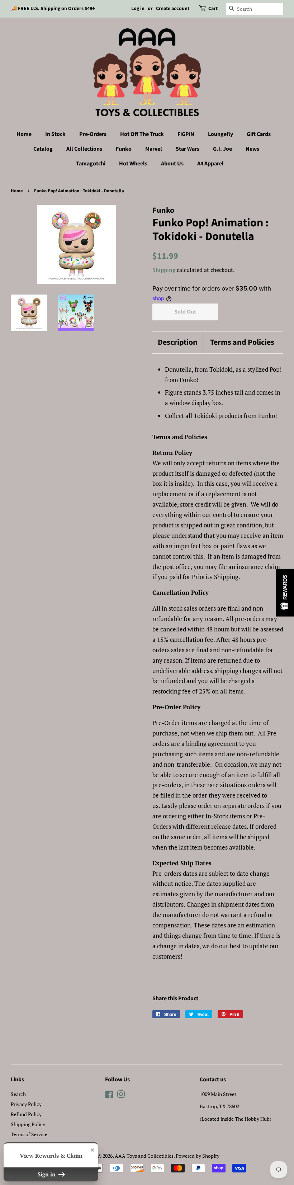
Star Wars (187, 149)
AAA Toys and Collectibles (144, 1155)
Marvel (153, 149)
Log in (137, 8)
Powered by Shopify (197, 1155)
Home (24, 134)
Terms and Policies (242, 342)
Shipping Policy (28, 1124)
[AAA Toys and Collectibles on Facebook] (109, 1095)
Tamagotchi (90, 164)
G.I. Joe (222, 149)
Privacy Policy (26, 1104)
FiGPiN (185, 134)
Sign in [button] (47, 1174)
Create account (172, 8)
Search (18, 1094)
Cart (213, 8)
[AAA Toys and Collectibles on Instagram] (121, 1095)
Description (178, 342)
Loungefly (220, 134)
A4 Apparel (210, 164)
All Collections (84, 149)
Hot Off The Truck (142, 134)
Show (285, 592)
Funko (124, 149)
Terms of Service (29, 1134)
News (252, 149)
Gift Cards (259, 134)
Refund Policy (26, 1114)
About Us (172, 164)
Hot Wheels (133, 164)
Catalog (43, 149)
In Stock (55, 134)
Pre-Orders (92, 134)
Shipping (163, 270)
